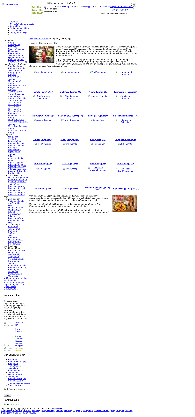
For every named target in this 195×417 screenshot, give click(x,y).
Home (31, 39)
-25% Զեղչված (16, 30)
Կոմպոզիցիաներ (64, 411)
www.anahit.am (56, 409)
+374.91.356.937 (120, 10)
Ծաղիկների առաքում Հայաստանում (18, 413)
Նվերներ (77, 411)
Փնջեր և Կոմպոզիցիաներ (22, 24)
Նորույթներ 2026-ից (19, 32)
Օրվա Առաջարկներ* (20, 28)
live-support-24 (20, 346)
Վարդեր (14, 22)
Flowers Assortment (41, 39)
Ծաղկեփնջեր (48, 411)
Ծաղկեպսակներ (124, 411)
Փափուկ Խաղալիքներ (104, 411)
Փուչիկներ (15, 26)
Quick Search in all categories (14, 389)
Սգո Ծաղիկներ (17, 35)
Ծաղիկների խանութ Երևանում (16, 411)
